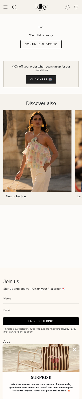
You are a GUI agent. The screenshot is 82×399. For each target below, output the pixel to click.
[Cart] (76, 7)
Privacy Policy (68, 328)
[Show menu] (5, 7)
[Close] (74, 349)
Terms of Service (17, 331)
